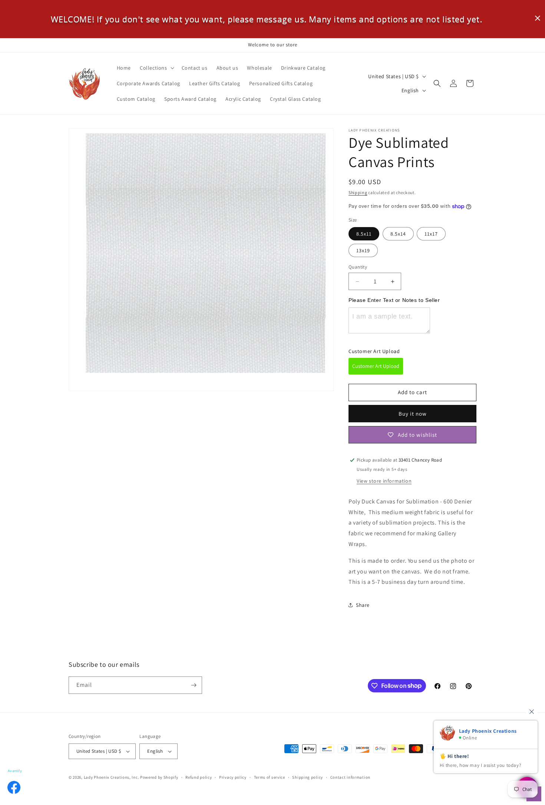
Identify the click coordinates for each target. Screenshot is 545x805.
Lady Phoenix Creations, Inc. (111, 777)
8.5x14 (398, 233)
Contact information (350, 777)
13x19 (363, 250)
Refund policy (198, 777)
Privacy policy (233, 777)
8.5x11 (363, 233)
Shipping (358, 192)
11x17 (431, 233)
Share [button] (363, 605)
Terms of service (269, 777)
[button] (156, 68)
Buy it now (413, 413)
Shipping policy (307, 777)
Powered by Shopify (159, 777)
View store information (384, 481)
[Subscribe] (193, 685)
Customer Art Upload (375, 366)
